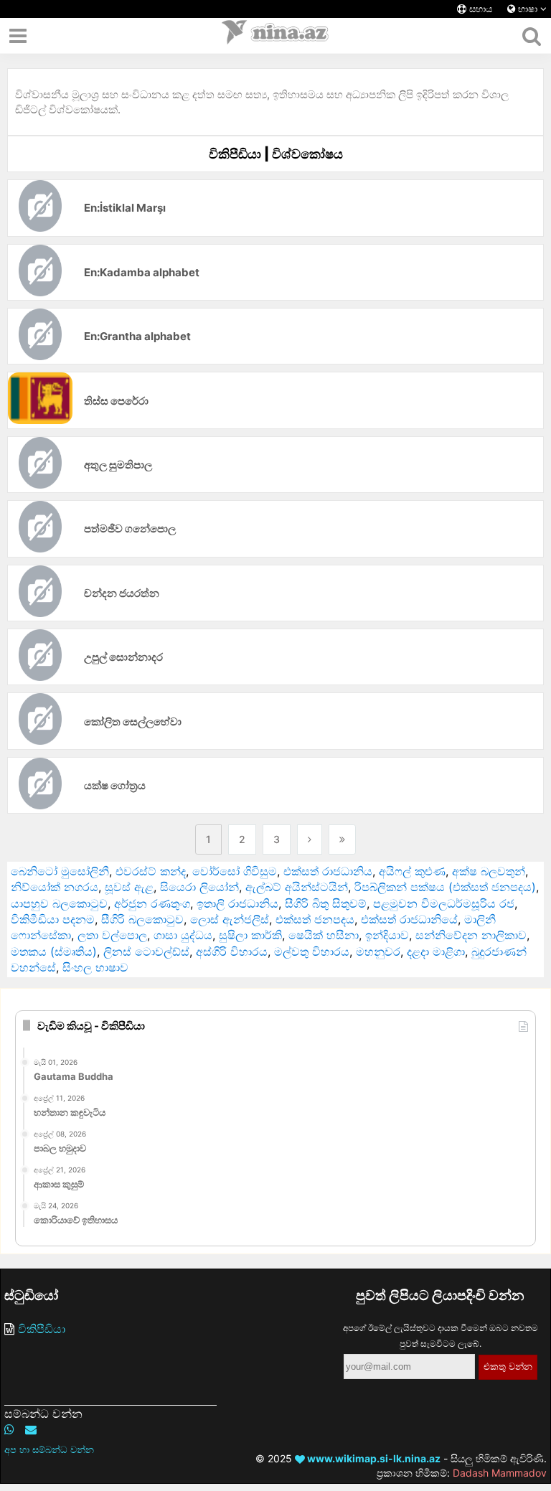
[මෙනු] (18, 36)
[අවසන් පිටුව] (342, 839)
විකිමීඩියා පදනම (53, 919)
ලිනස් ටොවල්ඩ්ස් (146, 951)
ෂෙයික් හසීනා (323, 935)
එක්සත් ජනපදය (315, 919)
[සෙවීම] (531, 36)
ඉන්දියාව (387, 935)
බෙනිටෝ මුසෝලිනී (60, 871)
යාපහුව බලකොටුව (59, 903)
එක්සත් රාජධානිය (327, 871)
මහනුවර (378, 951)
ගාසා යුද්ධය (183, 935)
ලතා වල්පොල (112, 935)
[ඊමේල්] (31, 1429)
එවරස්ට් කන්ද (151, 871)
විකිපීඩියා (41, 1329)
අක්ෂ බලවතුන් (488, 871)
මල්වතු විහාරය (311, 951)
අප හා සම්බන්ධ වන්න (49, 1449)
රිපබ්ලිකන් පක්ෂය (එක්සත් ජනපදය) (445, 887)
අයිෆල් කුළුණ (412, 871)
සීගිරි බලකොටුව (142, 919)
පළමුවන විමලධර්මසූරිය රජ (443, 903)
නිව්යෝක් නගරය (54, 887)
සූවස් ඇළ (129, 887)
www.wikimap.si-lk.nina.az (373, 1458)
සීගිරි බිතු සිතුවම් (326, 903)
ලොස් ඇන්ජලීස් (229, 919)
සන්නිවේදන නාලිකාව (471, 935)
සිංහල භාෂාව (95, 967)
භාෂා (527, 9)
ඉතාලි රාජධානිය (237, 903)
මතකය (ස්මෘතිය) (54, 951)
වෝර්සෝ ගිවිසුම (234, 871)
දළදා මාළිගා (436, 951)
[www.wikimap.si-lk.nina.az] (275, 36)
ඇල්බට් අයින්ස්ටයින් (296, 887)
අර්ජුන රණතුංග (152, 903)
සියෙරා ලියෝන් (199, 887)
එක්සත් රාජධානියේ (409, 919)
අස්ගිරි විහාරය (232, 951)
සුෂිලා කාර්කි (250, 935)
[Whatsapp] (9, 1429)
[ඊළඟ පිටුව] (309, 839)
